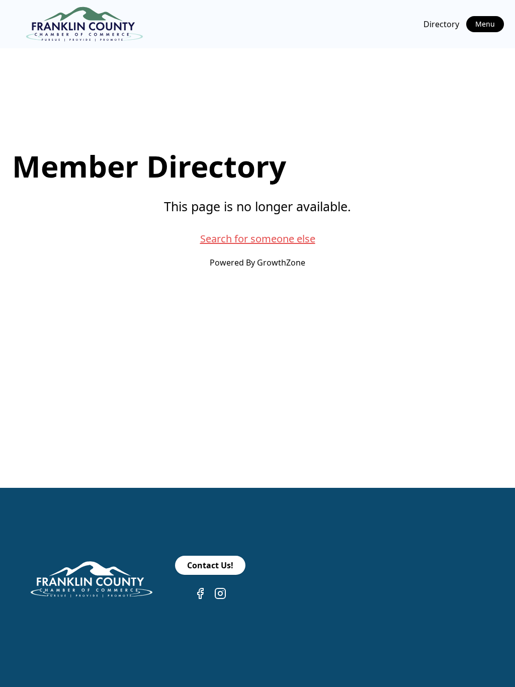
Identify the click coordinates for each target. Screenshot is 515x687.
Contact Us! (210, 565)
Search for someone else (257, 238)
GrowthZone (281, 262)
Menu (485, 24)
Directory (441, 24)
